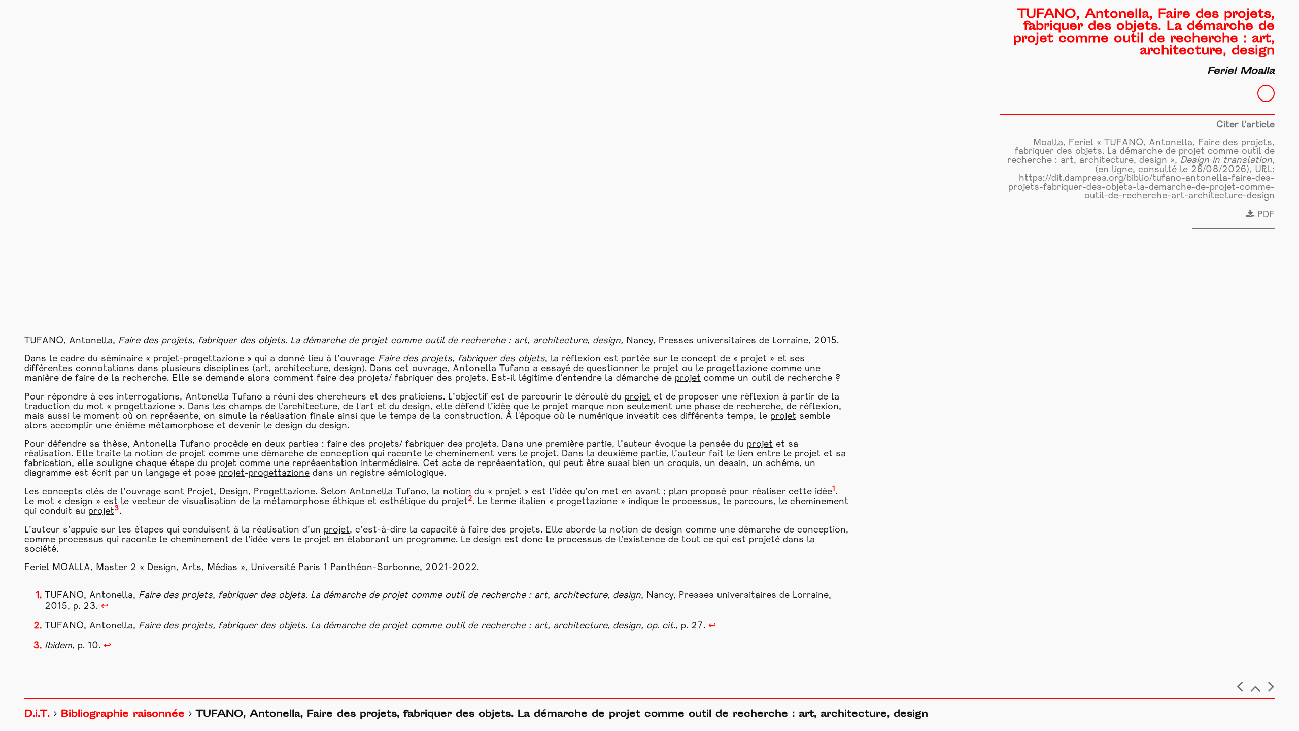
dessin (732, 463)
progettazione (213, 359)
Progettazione (284, 492)
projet (375, 341)
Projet (200, 492)
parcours (753, 501)
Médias (222, 567)
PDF (1264, 215)
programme (431, 540)
